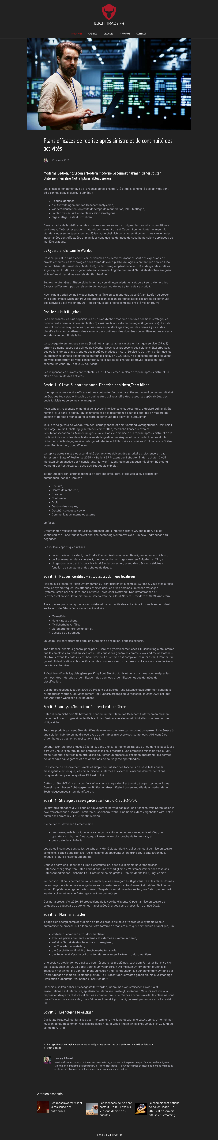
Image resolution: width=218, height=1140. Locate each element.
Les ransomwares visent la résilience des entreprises (66, 1107)
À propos (125, 33)
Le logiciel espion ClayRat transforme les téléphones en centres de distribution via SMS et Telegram (100, 1044)
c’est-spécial (54, 1047)
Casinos (93, 33)
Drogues (108, 33)
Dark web (76, 33)
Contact (141, 33)
